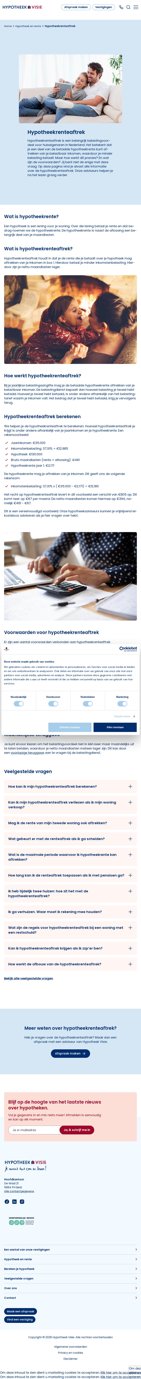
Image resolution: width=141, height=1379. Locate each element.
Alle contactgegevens (19, 1191)
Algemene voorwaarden (70, 1347)
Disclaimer (70, 1359)
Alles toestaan (115, 727)
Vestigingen (103, 7)
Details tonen (122, 716)
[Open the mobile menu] (135, 7)
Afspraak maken (76, 7)
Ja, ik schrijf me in (77, 1130)
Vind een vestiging (20, 1320)
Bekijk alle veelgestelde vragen (28, 978)
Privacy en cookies (70, 1353)
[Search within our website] (128, 7)
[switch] (53, 703)
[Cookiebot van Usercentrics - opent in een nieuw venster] (122, 649)
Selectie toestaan (70, 727)
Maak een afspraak (20, 1311)
